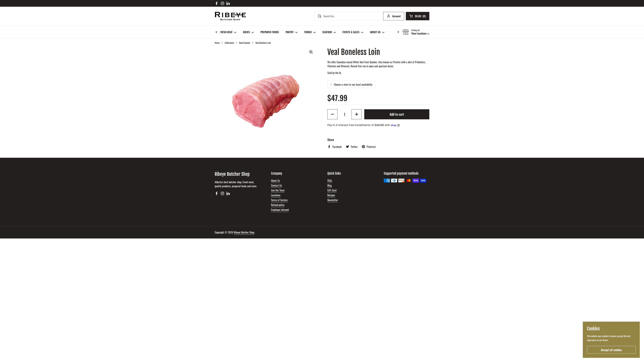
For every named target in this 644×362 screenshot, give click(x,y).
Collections (229, 42)
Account (396, 16)
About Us (275, 180)
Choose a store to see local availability (353, 84)
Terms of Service (279, 200)
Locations (275, 195)
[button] (415, 32)
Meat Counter (244, 42)
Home (217, 42)
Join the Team (278, 190)
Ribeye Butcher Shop (244, 232)
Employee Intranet (280, 210)
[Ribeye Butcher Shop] (230, 16)
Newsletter (332, 200)
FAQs (329, 180)
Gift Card (331, 190)
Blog (329, 185)
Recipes (331, 195)
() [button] (420, 16)
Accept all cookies (611, 350)
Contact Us (276, 185)
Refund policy (277, 205)
